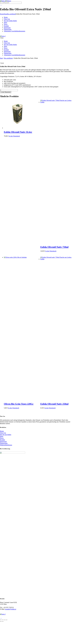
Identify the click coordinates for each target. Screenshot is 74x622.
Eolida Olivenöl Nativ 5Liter (18, 132)
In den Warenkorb (6, 92)
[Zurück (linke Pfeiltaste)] (1, 621)
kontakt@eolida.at (10, 609)
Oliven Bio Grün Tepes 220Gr (19, 404)
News (2, 438)
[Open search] (1, 3)
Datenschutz (4, 443)
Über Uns (3, 433)
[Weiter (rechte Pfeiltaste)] (2, 621)
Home (2, 14)
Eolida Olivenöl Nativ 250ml (54, 404)
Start (1, 58)
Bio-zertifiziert (11, 14)
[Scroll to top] (1, 617)
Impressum (3, 441)
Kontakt (2, 440)
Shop (5, 14)
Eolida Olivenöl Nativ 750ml (54, 247)
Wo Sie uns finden (5, 434)
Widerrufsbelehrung (6, 445)
